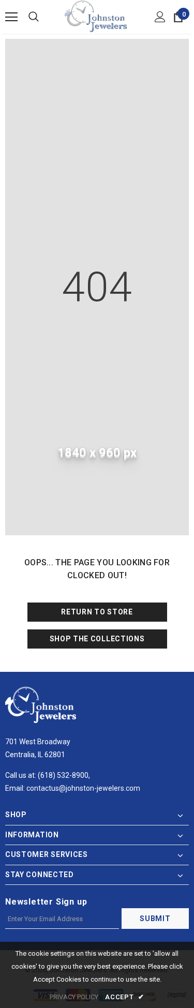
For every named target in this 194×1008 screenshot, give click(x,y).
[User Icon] (160, 16)
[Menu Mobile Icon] (11, 17)
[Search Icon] (33, 17)
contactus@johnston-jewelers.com (83, 788)
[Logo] (96, 16)
